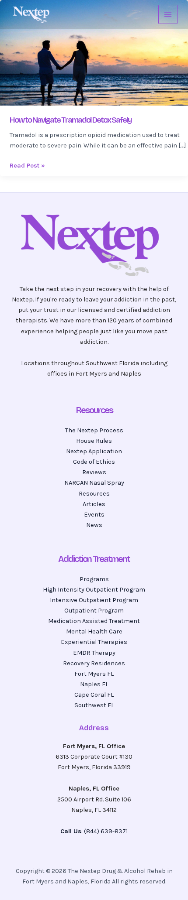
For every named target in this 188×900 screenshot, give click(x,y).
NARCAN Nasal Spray (94, 482)
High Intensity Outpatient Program (94, 589)
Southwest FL (94, 705)
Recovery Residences (94, 663)
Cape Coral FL (94, 694)
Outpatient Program (94, 610)
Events (94, 514)
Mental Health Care (94, 631)
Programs (94, 579)
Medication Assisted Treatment (94, 621)
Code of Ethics (94, 461)
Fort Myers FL (94, 674)
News (94, 525)
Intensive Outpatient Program (94, 600)
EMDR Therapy (94, 653)
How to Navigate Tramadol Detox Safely (71, 120)
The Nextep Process (94, 430)
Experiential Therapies (94, 642)
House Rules (94, 441)
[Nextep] (32, 15)
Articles (94, 504)
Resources (94, 493)
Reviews (94, 472)
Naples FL (94, 684)
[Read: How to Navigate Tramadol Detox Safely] (94, 52)
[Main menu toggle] (168, 14)
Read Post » (27, 165)
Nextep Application (94, 451)
